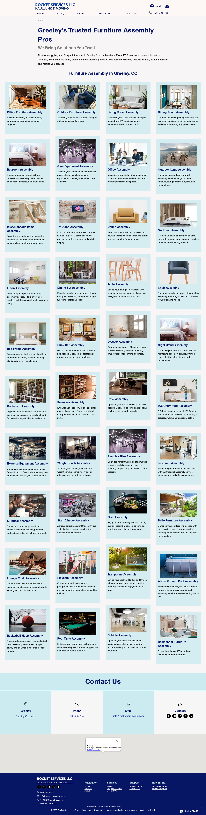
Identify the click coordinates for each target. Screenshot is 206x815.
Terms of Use (91, 806)
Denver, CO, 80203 (48, 804)
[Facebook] (169, 716)
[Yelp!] (191, 716)
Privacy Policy (103, 806)
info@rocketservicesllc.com (52, 796)
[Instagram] (174, 716)
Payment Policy (115, 806)
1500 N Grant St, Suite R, (51, 800)
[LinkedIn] (180, 716)
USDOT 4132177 (65, 782)
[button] (167, 6)
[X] (185, 716)
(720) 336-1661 (47, 792)
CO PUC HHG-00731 (46, 782)
